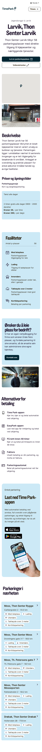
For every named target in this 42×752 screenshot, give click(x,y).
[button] (9, 6)
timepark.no (29, 442)
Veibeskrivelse (19, 65)
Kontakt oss (12, 357)
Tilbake (33, 9)
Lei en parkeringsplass (19, 59)
